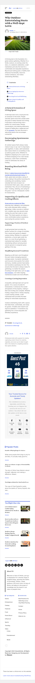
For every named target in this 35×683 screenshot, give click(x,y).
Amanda (11, 30)
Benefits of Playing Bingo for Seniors (15, 450)
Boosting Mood (17, 323)
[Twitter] (25, 334)
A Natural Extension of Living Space (16, 87)
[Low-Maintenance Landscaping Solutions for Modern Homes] (25, 508)
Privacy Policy (22, 613)
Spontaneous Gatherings (12, 325)
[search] (23, 8)
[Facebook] (22, 334)
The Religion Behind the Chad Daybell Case (16, 482)
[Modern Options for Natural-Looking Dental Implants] (25, 544)
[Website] (20, 334)
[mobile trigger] (6, 8)
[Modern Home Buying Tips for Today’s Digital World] (25, 533)
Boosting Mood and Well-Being (17, 96)
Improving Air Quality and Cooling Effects (15, 100)
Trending (8, 12)
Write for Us (21, 616)
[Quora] (27, 431)
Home (20, 609)
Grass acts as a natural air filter (15, 203)
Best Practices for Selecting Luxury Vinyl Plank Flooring (24, 600)
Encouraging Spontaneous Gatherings (15, 92)
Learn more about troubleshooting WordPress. (17, 675)
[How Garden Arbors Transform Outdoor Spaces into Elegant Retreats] (25, 521)
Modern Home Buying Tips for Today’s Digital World (12, 533)
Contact (20, 606)
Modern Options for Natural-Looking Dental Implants (11, 543)
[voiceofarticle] (18, 8)
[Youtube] (20, 431)
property (11, 130)
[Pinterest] (27, 334)
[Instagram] (29, 334)
